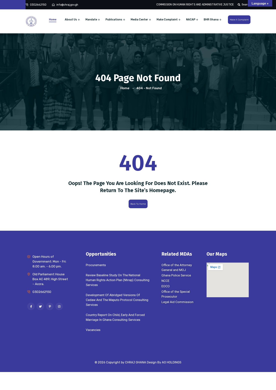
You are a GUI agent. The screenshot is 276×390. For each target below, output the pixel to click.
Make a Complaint (239, 19)
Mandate (91, 19)
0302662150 (38, 4)
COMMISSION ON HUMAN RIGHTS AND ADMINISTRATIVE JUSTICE (195, 4)
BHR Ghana (211, 19)
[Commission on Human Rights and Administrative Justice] (31, 21)
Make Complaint (167, 19)
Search (246, 4)
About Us (71, 19)
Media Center (139, 19)
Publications (114, 19)
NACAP (190, 19)
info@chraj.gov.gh (67, 4)
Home (52, 19)
